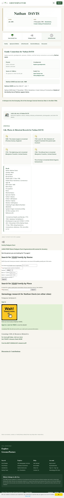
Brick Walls (36, 465)
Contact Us (36, 470)
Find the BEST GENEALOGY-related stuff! (14, 343)
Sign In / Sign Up (53, 468)
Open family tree (38, 73)
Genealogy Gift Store (54, 470)
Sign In (59, 3)
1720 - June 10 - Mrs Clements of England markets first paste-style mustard (45, 141)
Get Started (36, 463)
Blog (61, 492)
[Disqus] (32, 372)
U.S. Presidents (21, 470)
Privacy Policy (28, 492)
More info (27, 496)
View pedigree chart (38, 75)
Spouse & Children (14, 43)
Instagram (50, 492)
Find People (5, 463)
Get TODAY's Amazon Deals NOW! (12, 339)
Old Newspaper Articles (23, 463)
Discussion (44, 43)
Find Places (4, 465)
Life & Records (24, 43)
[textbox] (19, 289)
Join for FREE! (12, 325)
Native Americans (22, 468)
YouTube (57, 492)
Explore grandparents (39, 64)
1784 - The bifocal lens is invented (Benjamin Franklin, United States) (45, 153)
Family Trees (5, 470)
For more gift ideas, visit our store (12, 337)
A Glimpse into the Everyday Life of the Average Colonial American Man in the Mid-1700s (29, 101)
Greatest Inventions (22, 465)
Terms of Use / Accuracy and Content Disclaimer (13, 492)
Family (6, 43)
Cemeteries (4, 468)
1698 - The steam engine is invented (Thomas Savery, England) (16, 140)
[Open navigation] (53, 3)
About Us (35, 468)
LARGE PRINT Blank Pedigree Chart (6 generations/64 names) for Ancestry (24, 249)
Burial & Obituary (35, 43)
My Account (52, 463)
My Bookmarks (53, 465)
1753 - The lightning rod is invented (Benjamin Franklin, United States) (16, 153)
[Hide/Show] (7, 126)
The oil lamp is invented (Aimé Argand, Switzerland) (47, 161)
